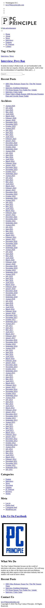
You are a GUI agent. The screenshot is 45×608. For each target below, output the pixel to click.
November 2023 (11, 169)
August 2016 (10, 348)
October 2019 (11, 270)
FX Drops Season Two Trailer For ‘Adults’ (21, 90)
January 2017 (10, 338)
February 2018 (11, 311)
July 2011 (9, 469)
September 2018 (11, 297)
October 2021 (11, 221)
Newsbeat (9, 485)
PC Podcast (10, 44)
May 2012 (9, 453)
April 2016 (10, 356)
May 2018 (9, 305)
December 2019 (11, 266)
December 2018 (11, 291)
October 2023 (11, 171)
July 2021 (9, 227)
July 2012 (9, 449)
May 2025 (9, 135)
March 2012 (10, 457)
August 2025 (10, 128)
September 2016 (11, 346)
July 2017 (9, 326)
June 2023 (9, 180)
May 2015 (9, 379)
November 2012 (11, 441)
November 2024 (11, 145)
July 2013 (9, 424)
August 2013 (10, 422)
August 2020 (10, 250)
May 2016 (9, 354)
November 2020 (11, 243)
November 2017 (11, 317)
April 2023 (10, 184)
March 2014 (10, 408)
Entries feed (10, 505)
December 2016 (11, 340)
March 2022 (10, 211)
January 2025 (10, 141)
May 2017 (9, 330)
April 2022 (10, 208)
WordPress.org (11, 509)
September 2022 (11, 198)
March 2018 (10, 309)
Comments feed (11, 507)
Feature (8, 479)
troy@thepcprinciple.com (15, 5)
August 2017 (10, 324)
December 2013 (11, 414)
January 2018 (10, 313)
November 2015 (11, 367)
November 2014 (11, 391)
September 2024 (11, 149)
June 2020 (9, 254)
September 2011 (11, 467)
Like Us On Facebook (14, 516)
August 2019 (10, 274)
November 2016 (11, 342)
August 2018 (10, 299)
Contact (8, 46)
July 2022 (9, 202)
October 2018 (11, 295)
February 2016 (11, 361)
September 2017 (11, 321)
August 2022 (10, 200)
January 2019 (10, 289)
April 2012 (10, 455)
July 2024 (9, 153)
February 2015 (11, 385)
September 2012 (11, 445)
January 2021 (10, 239)
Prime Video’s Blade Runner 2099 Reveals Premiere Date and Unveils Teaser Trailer (25, 95)
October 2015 (11, 369)
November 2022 (11, 194)
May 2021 (9, 231)
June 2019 (9, 278)
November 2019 (11, 268)
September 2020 (11, 248)
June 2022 (9, 204)
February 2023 (11, 188)
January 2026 (10, 120)
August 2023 (10, 176)
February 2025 (11, 139)
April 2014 (10, 406)
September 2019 (11, 272)
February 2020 (11, 262)
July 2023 (9, 178)
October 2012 (11, 443)
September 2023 (11, 174)
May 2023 (9, 182)
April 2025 (10, 137)
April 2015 (10, 381)
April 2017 (10, 332)
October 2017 (11, 319)
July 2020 (9, 252)
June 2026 (9, 110)
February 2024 (11, 163)
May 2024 (9, 157)
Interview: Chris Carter (14, 92)
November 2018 (11, 293)
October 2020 (11, 245)
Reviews (9, 491)
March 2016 (10, 358)
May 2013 (9, 428)
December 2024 (11, 143)
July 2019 (9, 276)
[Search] (24, 74)
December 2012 (11, 439)
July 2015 (9, 375)
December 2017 (11, 315)
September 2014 (11, 395)
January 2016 (10, 363)
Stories (8, 494)
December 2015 (11, 365)
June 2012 (9, 451)
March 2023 (10, 186)
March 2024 (10, 161)
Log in (8, 503)
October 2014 (11, 393)
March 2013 (10, 432)
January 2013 (10, 437)
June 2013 (9, 426)
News (8, 38)
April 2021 (10, 233)
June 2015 (9, 377)
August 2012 (10, 447)
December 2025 (11, 122)
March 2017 (10, 334)
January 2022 (10, 215)
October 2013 (11, 418)
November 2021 (11, 219)
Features (9, 42)
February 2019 (11, 287)
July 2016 (9, 350)
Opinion (9, 487)
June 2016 (9, 352)
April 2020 (10, 258)
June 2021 (9, 229)
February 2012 (11, 459)
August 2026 (10, 106)
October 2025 (11, 126)
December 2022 (11, 192)
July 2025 (9, 130)
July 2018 (9, 301)
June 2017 (9, 328)
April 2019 (10, 282)
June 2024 (9, 155)
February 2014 (11, 410)
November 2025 (11, 124)
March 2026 (10, 116)
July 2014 (9, 400)
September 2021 (11, 223)
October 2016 (11, 344)
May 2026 (9, 112)
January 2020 (10, 264)
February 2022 (11, 213)
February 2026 (11, 118)
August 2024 (10, 151)
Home (8, 34)
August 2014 (10, 398)
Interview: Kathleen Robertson (17, 88)
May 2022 (9, 206)
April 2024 (10, 159)
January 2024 (10, 165)
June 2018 (9, 303)
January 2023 (10, 190)
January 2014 (10, 412)
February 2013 (11, 435)
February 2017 (11, 336)
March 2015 (10, 383)
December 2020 (11, 241)
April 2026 (10, 114)
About (8, 36)
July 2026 (9, 108)
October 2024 (11, 147)
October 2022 (11, 196)
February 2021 (11, 237)
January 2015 (10, 387)
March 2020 (10, 260)
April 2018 (10, 307)
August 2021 (10, 225)
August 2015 (10, 373)
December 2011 (11, 461)
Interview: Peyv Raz (13, 60)
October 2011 (10, 465)
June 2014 (9, 402)
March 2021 (10, 235)
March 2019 (10, 285)
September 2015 (11, 371)
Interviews (9, 40)
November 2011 (11, 463)
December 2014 (11, 389)
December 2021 (11, 217)
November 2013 (11, 416)
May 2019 (9, 280)
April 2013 (10, 430)
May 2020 (9, 256)
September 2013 (11, 420)
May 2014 (9, 404)
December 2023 (11, 167)
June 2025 (9, 132)
